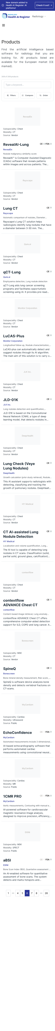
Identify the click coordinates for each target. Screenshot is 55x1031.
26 (46, 893)
